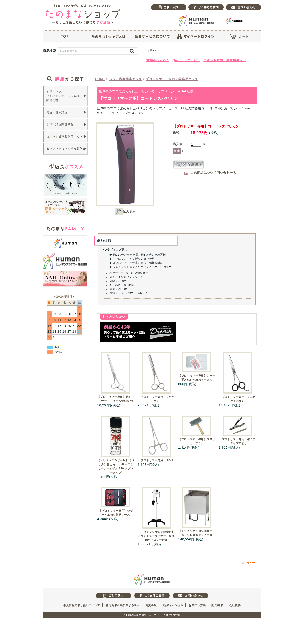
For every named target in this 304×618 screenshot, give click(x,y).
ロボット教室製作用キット (64, 136)
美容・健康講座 (57, 112)
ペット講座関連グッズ (125, 79)
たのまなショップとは (108, 36)
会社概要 (235, 605)
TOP (65, 36)
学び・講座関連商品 (60, 124)
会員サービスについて (152, 36)
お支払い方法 (197, 605)
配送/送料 (217, 605)
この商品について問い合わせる (213, 172)
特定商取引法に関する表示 (123, 605)
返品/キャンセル (172, 605)
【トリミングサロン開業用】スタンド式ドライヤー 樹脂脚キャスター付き (156, 535)
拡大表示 (129, 211)
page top (251, 562)
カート (239, 36)
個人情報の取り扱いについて (81, 605)
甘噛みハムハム (157, 60)
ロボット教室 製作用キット (224, 60)
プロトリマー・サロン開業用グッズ (172, 79)
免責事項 (151, 605)
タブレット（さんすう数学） (66, 148)
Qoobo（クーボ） (186, 60)
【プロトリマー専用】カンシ (156, 460)
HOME (100, 79)
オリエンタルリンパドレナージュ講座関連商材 (63, 96)
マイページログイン (195, 36)
